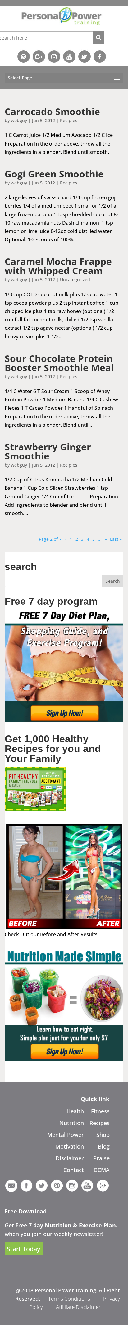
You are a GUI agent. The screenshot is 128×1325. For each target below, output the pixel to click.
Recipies (68, 120)
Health (75, 1111)
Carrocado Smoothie (52, 111)
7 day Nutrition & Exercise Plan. (73, 1225)
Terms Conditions (69, 1298)
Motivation (69, 1146)
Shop (103, 1134)
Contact (73, 1170)
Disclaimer (70, 1158)
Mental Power (65, 1134)
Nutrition (71, 1123)
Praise (101, 1158)
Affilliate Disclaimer (78, 1306)
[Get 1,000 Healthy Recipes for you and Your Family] (35, 808)
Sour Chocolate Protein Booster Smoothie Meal (59, 363)
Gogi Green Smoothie (54, 173)
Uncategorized (75, 279)
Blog (104, 1146)
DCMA (102, 1170)
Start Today (23, 1249)
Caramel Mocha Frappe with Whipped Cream (58, 266)
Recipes (99, 1123)
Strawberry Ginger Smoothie (48, 451)
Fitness (100, 1111)
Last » (116, 539)
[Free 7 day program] (64, 720)
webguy (19, 120)
